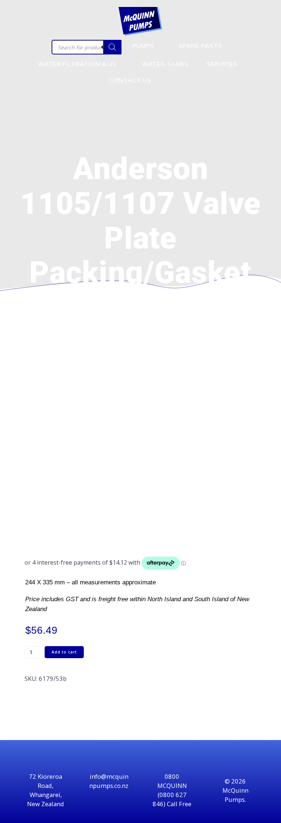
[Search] (112, 47)
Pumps (143, 45)
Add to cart (64, 652)
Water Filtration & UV (77, 64)
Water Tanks (165, 64)
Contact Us (130, 80)
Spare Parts (200, 45)
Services (222, 64)
